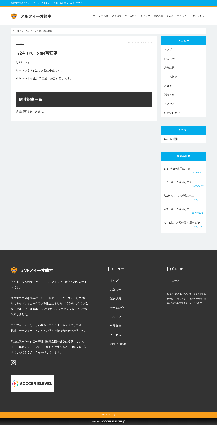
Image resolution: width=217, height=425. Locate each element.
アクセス (182, 16)
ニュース (20, 43)
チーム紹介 (131, 16)
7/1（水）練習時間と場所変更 (182, 222)
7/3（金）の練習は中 (177, 209)
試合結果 (116, 16)
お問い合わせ (197, 16)
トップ (91, 16)
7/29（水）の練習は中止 (179, 195)
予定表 (170, 16)
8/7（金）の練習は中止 (178, 182)
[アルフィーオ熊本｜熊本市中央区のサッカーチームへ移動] (13, 31)
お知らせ (103, 16)
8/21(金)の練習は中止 (177, 168)
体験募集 (158, 16)
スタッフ (145, 16)
